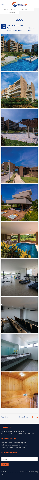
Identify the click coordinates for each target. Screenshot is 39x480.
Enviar (5, 464)
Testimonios (20, 434)
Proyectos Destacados (16, 431)
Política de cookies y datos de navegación (13, 443)
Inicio (3, 431)
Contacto (30, 434)
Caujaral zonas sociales (15, 25)
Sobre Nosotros (7, 434)
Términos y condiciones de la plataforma (13, 447)
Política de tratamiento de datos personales (14, 445)
